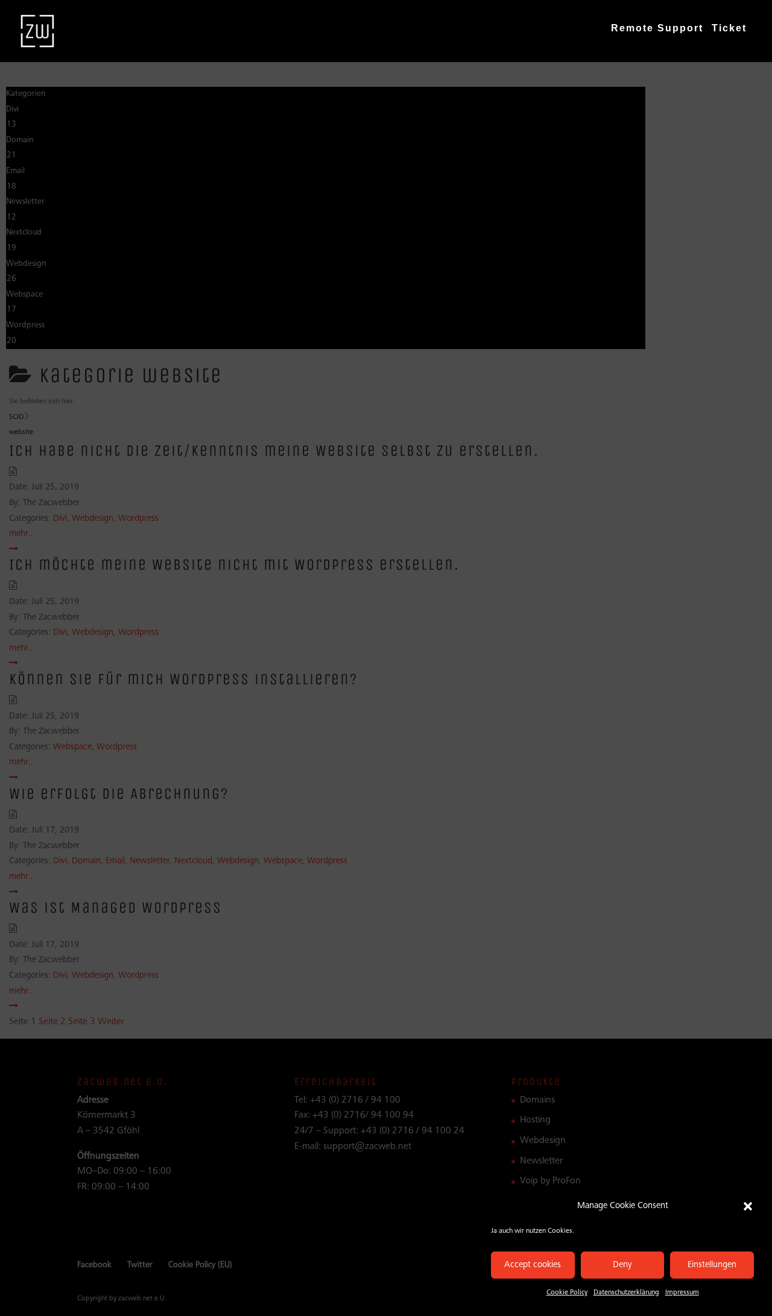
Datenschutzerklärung (626, 1292)
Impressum (682, 1292)
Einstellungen (712, 1265)
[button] (748, 1206)
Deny (622, 1265)
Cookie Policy (566, 1292)
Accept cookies (532, 1265)
